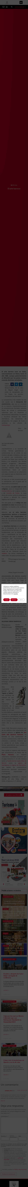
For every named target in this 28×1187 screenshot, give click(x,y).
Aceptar (6, 599)
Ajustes (21, 599)
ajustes (16, 593)
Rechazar (14, 599)
